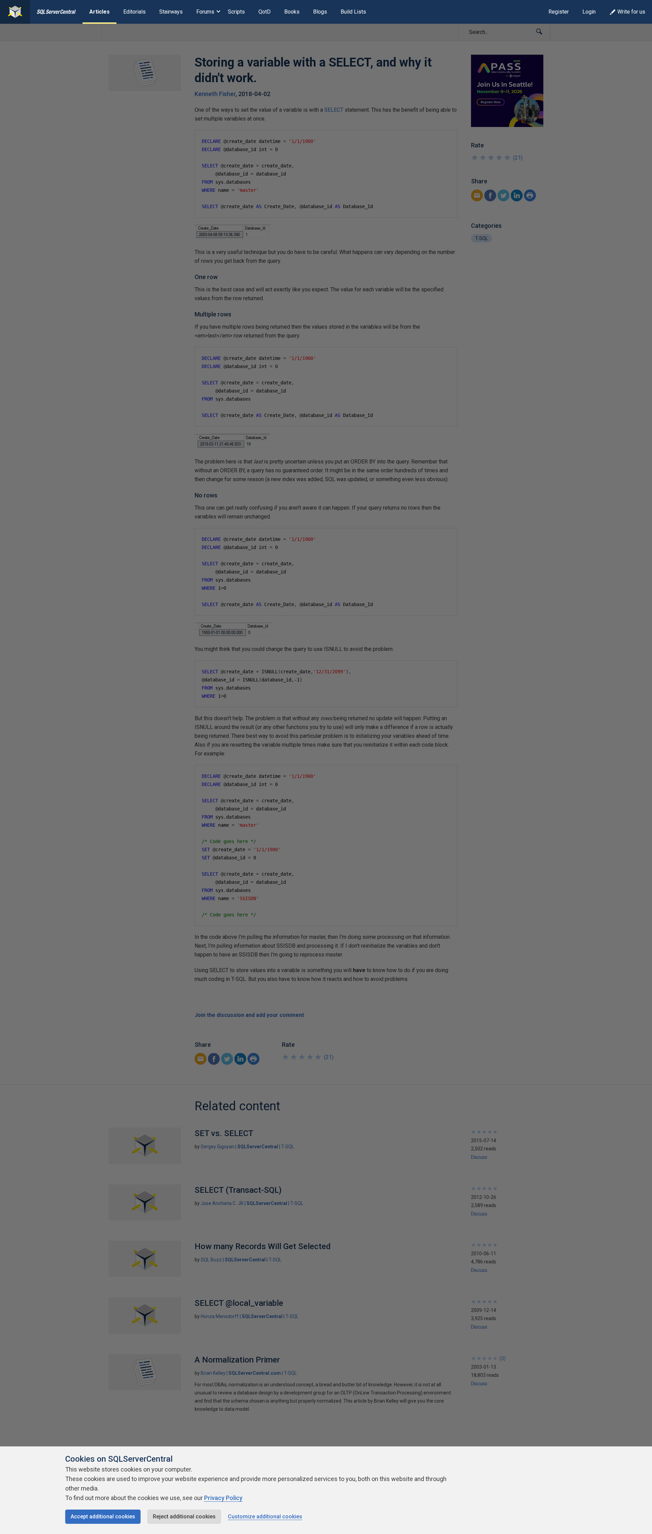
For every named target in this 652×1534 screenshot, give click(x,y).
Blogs (320, 11)
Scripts (236, 11)
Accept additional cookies (103, 1516)
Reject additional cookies (184, 1516)
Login (589, 11)
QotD (264, 11)
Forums (205, 11)
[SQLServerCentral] (15, 12)
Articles (99, 11)
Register (558, 11)
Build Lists (353, 11)
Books (292, 11)
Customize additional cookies (265, 1516)
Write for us (631, 11)
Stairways (171, 11)
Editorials (134, 11)
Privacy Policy (223, 1497)
